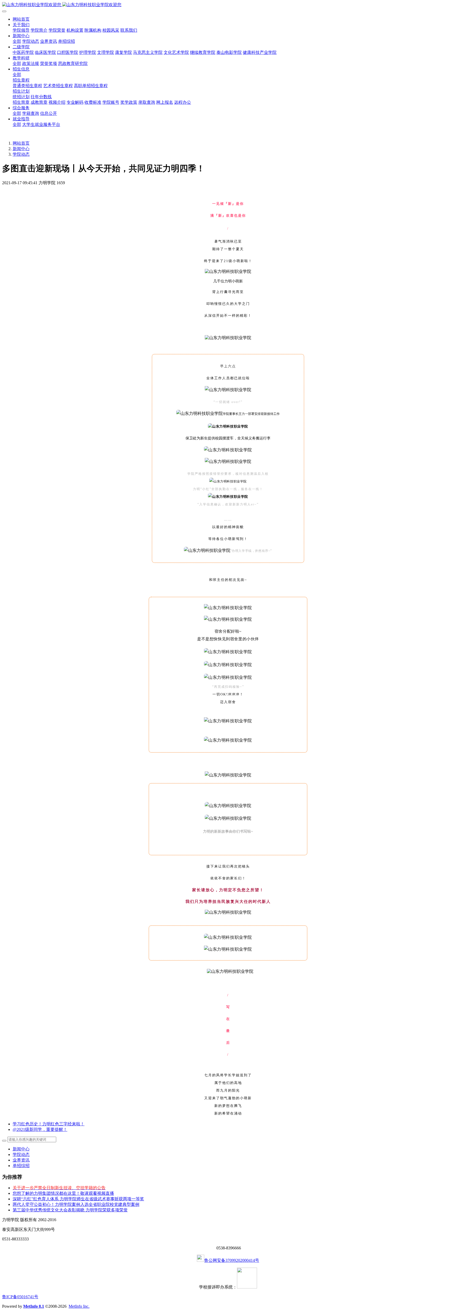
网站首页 (21, 19)
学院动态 (21, 154)
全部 (17, 41)
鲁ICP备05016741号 (20, 1297)
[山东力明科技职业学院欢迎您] (228, 5)
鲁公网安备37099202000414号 (231, 1260)
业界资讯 (21, 1160)
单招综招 (21, 1165)
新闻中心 (21, 148)
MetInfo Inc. (79, 1306)
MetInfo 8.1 (33, 1306)
